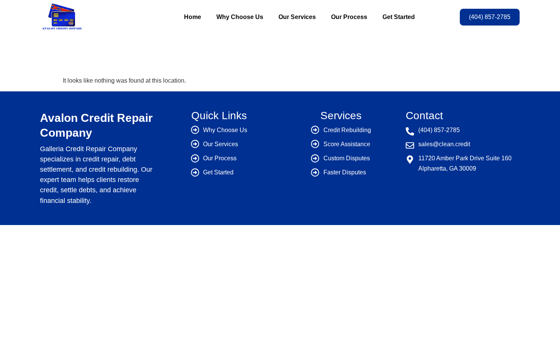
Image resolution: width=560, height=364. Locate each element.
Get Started (398, 17)
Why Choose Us (239, 17)
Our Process (349, 17)
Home (192, 17)
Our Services (297, 17)
